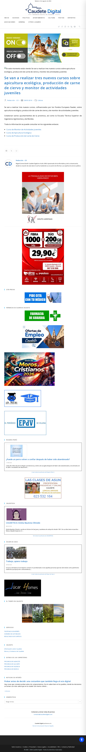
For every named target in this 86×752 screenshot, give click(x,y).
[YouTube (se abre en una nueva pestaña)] (68, 26)
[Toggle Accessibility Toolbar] (81, 739)
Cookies (25, 747)
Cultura (40, 100)
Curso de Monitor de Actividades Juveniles (23, 129)
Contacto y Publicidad (67, 747)
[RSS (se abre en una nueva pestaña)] (71, 26)
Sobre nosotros (16, 747)
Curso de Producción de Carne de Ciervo (22, 136)
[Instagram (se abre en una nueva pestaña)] (65, 26)
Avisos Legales (41, 747)
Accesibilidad (52, 747)
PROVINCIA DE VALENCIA (12, 666)
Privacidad (32, 747)
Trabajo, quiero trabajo (16, 561)
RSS (59, 747)
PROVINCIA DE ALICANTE (12, 664)
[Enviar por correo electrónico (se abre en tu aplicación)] (74, 26)
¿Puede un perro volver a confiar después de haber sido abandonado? (38, 459)
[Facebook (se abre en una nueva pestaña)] (62, 26)
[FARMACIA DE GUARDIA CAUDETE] (43, 316)
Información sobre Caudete (13, 649)
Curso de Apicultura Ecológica (18, 133)
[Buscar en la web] (79, 26)
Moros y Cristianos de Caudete (14, 651)
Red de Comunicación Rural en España (43, 726)
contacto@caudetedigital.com (43, 714)
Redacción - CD (13, 100)
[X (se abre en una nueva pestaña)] (59, 26)
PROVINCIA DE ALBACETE (12, 661)
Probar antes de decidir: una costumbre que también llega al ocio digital (37, 681)
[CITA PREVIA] (43, 297)
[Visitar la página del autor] (8, 163)
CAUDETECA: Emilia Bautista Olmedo (23, 523)
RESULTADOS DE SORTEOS (13, 636)
